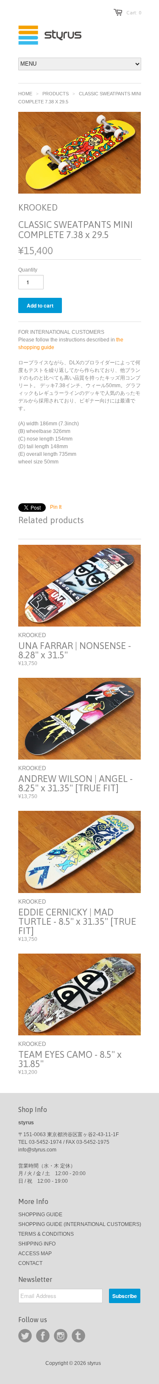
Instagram (60, 1335)
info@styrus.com (37, 1150)
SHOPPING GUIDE (40, 1215)
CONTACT (30, 1263)
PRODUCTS (55, 93)
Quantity (27, 270)
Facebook (43, 1335)
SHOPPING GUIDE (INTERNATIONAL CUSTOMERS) (79, 1224)
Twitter (25, 1335)
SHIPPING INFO (37, 1244)
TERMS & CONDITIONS (46, 1234)
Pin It (55, 507)
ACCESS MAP (35, 1253)
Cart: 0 (133, 13)
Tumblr (78, 1335)
